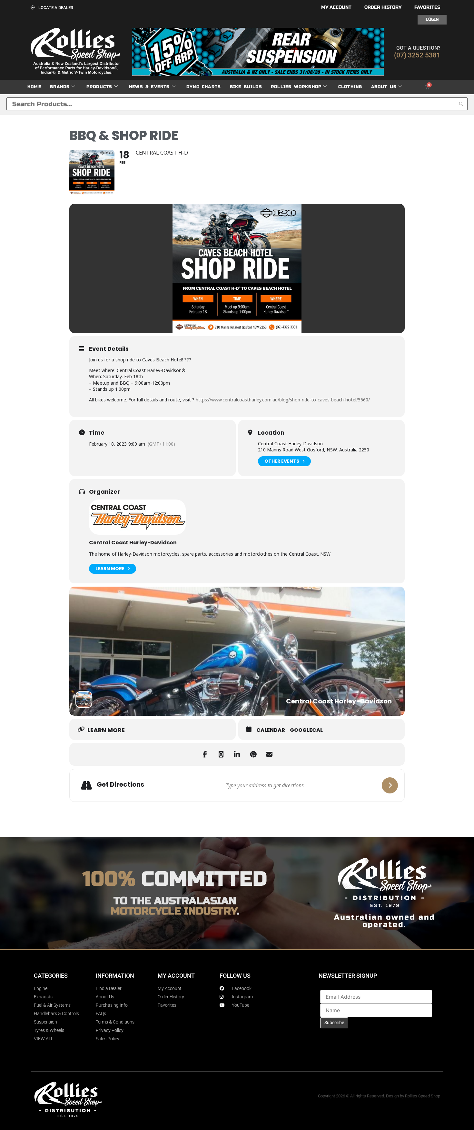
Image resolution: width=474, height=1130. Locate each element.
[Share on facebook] (205, 754)
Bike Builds (246, 86)
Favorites (427, 7)
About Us (384, 86)
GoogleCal (306, 730)
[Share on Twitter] (221, 754)
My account (336, 7)
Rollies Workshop (296, 86)
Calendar (270, 730)
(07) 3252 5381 (417, 55)
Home (34, 86)
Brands (60, 86)
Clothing (350, 86)
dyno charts (203, 86)
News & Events (149, 86)
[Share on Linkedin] (237, 754)
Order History (382, 7)
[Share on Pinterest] (253, 754)
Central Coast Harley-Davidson (133, 542)
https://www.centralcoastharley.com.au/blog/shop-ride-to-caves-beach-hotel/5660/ (283, 400)
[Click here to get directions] (390, 785)
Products (99, 86)
